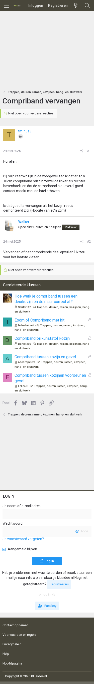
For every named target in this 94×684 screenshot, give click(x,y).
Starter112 (24, 307)
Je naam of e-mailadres (22, 506)
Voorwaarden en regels (19, 635)
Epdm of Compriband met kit (39, 320)
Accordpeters (26, 362)
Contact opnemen (15, 625)
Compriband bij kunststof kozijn (42, 338)
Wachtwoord (13, 523)
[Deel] (81, 151)
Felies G (23, 386)
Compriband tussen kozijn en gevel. (46, 356)
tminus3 (25, 131)
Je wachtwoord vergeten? (23, 539)
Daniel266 (24, 343)
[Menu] (6, 5)
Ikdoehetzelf (26, 325)
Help (6, 654)
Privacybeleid (12, 644)
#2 (89, 241)
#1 (89, 151)
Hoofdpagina (12, 663)
